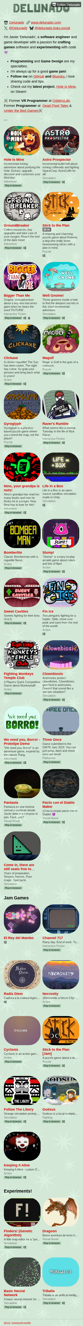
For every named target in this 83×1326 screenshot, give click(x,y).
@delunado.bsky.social (52, 28)
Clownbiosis (52, 674)
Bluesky (58, 76)
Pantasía (11, 802)
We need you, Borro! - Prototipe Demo (22, 742)
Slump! (48, 552)
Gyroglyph (12, 424)
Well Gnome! (53, 295)
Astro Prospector (56, 160)
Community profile (21, 1322)
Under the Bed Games (21, 111)
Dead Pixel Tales (55, 106)
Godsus (48, 1109)
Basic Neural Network (14, 1293)
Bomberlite (13, 552)
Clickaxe (11, 358)
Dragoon (49, 1231)
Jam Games (16, 897)
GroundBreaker (16, 225)
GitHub (38, 76)
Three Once (52, 740)
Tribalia (48, 1291)
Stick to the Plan (55, 225)
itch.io (7, 1322)
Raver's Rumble (55, 424)
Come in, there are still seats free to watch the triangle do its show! (21, 871)
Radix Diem (13, 994)
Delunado (16, 22)
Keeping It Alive (17, 1165)
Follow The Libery (18, 1109)
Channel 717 (52, 938)
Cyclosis (11, 1049)
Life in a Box (52, 486)
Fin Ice (47, 611)
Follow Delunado (68, 4)
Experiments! (18, 1191)
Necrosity (50, 994)
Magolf (48, 358)
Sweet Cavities (16, 611)
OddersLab (61, 101)
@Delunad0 (18, 28)
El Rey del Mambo (19, 938)
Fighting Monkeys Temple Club (18, 676)
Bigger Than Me (17, 295)
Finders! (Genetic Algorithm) (18, 1233)
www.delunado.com (46, 22)
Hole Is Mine (66, 87)
